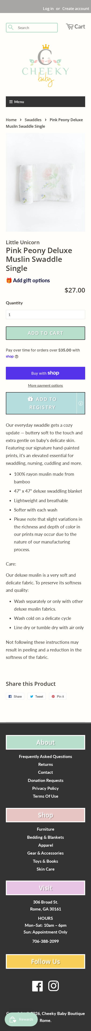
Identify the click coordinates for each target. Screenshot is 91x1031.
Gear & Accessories (45, 853)
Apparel (45, 845)
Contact (45, 772)
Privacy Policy (45, 788)
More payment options (45, 385)
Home (11, 119)
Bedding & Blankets (45, 837)
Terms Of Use (45, 796)
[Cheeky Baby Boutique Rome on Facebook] (37, 988)
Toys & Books (45, 861)
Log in (48, 8)
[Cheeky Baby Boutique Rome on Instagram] (53, 988)
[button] (45, 403)
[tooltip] (80, 403)
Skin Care (46, 869)
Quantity (14, 302)
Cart (79, 26)
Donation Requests (45, 780)
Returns (45, 764)
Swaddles (33, 119)
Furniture (45, 829)
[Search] (11, 27)
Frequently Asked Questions (45, 756)
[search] (36, 28)
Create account (75, 8)
